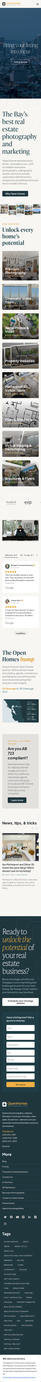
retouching (10, 1316)
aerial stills (21, 1246)
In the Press (7, 1182)
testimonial (27, 1325)
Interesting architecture (16, 1283)
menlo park (18, 1288)
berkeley (8, 1260)
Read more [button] (9, 583)
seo (18, 1321)
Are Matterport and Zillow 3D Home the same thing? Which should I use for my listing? (18, 867)
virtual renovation (13, 1335)
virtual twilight (12, 1344)
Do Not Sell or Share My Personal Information (19, 1377)
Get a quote (20, 61)
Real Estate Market (13, 1307)
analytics (9, 1251)
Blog (4, 1161)
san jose (8, 1321)
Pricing (5, 1166)
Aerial (7, 1246)
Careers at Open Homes (13, 1198)
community (9, 1270)
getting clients (12, 1279)
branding (8, 1265)
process (8, 1302)
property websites (26, 1302)
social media (10, 1325)
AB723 (25, 1242)
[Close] (38, 1356)
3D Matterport (8, 1187)
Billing (20, 1260)
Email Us (6, 1146)
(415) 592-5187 (9, 1134)
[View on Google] (7, 566)
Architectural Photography (18, 1256)
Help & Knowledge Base (13, 1208)
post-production (13, 1297)
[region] (20, 1368)
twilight (8, 1330)
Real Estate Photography (16, 1311)
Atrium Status (8, 1203)
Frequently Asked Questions (15, 1172)
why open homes (12, 1349)
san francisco (27, 1316)
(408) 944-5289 (9, 1138)
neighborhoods (12, 1293)
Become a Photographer (13, 1192)
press (29, 1297)
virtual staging (12, 1339)
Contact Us (7, 1177)
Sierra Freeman (22, 875)
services (29, 1321)
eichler (23, 1270)
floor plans (10, 1274)
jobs (6, 1288)
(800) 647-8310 (9, 1141)
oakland (28, 1293)
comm (20, 1265)
